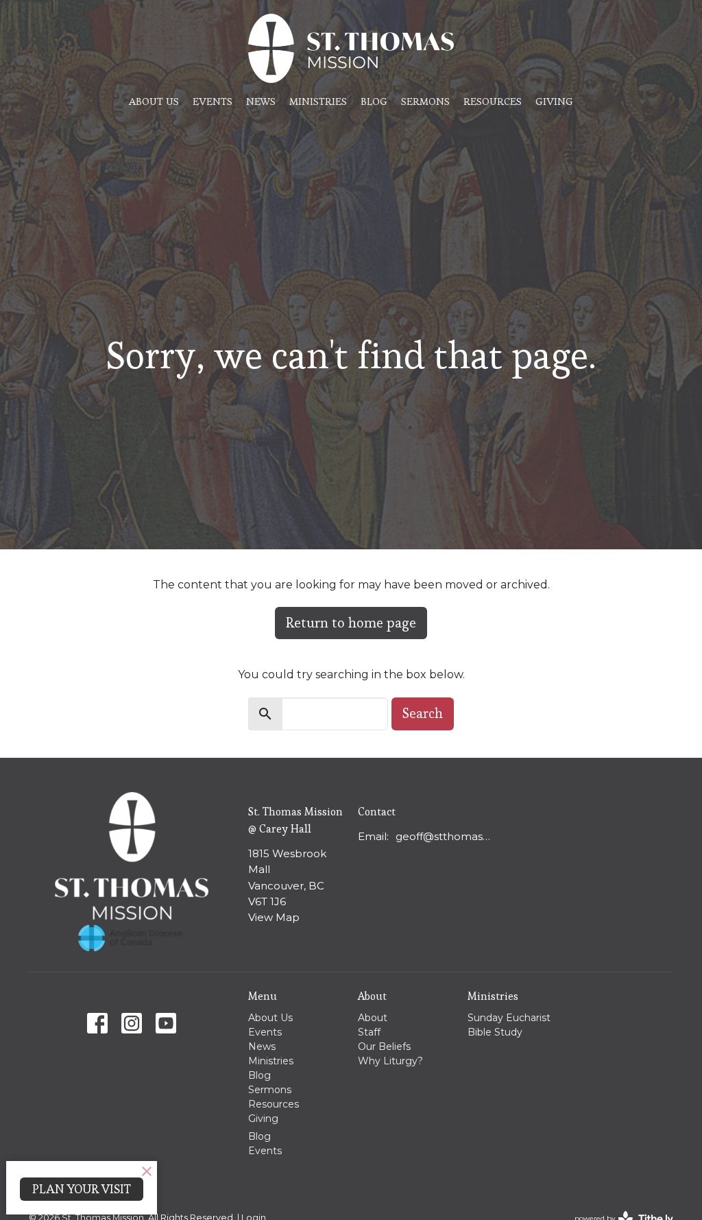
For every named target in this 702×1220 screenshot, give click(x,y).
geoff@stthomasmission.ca (443, 836)
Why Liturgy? (390, 1061)
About (372, 1018)
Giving (554, 101)
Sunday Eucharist (509, 1018)
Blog (374, 101)
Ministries (318, 101)
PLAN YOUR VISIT (81, 1189)
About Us (154, 101)
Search (422, 713)
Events (212, 101)
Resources (492, 101)
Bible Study (495, 1032)
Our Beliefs (384, 1046)
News (261, 101)
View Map (274, 917)
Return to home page (351, 623)
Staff (369, 1032)
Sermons (425, 101)
